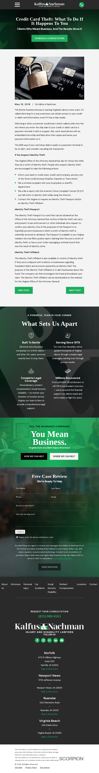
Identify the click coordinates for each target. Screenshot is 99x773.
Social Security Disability (52, 588)
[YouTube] (61, 640)
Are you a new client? (25, 506)
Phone (18, 497)
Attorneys (15, 584)
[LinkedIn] (55, 640)
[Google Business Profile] (49, 640)
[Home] (49, 5)
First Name (20, 488)
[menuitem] (18, 767)
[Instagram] (43, 640)
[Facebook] (37, 640)
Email (53, 497)
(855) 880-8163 (49, 616)
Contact (93, 584)
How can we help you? (25, 514)
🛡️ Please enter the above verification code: (34, 537)
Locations (81, 584)
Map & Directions (49, 669)
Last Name (55, 488)
